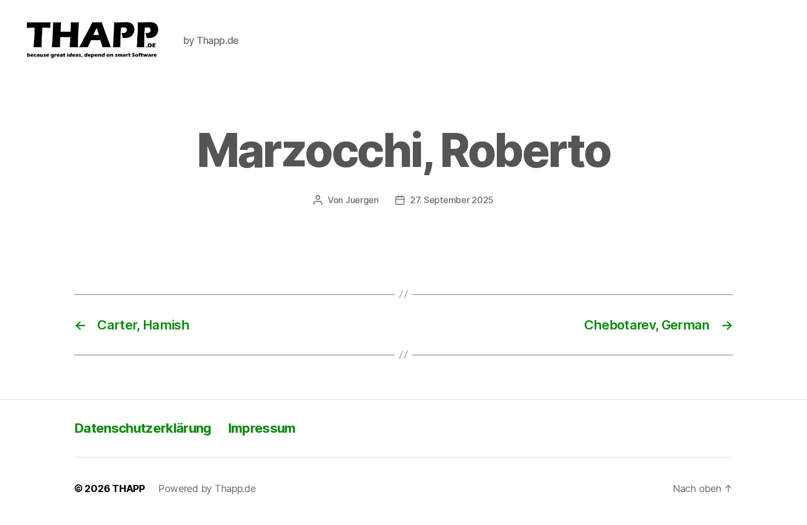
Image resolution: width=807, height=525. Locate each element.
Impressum (262, 428)
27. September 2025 (452, 199)
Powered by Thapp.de (207, 488)
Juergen (362, 199)
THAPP (128, 488)
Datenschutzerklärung (142, 428)
